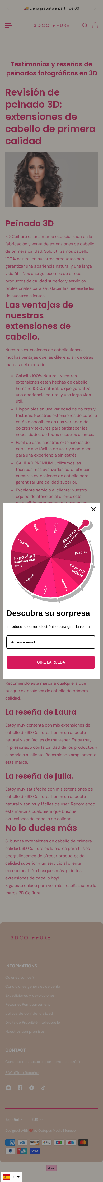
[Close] (93, 509)
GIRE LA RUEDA (51, 662)
